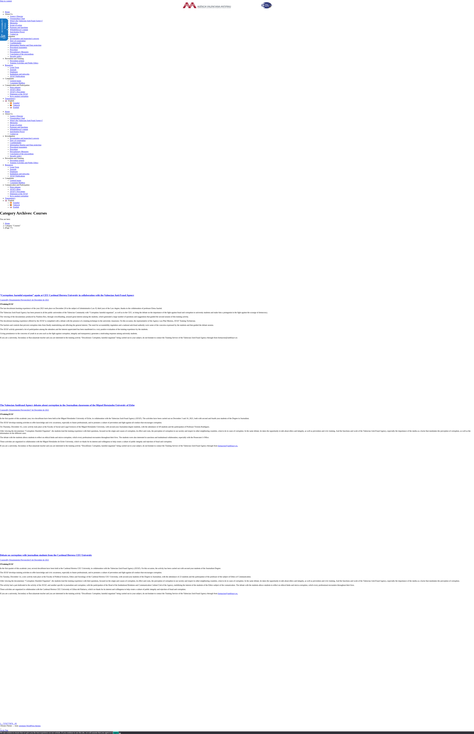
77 (8, 724)
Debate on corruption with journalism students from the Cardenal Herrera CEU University (46, 555)
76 (6, 724)
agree (116, 733)
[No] (120, 733)
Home (7, 223)
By (17, 300)
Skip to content (6, 1)
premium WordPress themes (30, 726)
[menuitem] (239, 12)
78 (10, 724)
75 (4, 724)
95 (16, 724)
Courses (3, 300)
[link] (231, 5)
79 (12, 724)
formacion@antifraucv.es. (228, 446)
